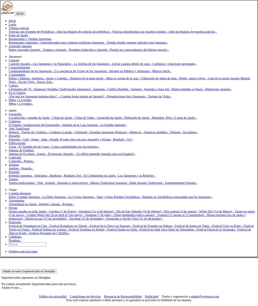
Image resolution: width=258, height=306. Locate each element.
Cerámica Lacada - (62, 132)
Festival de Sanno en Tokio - (193, 226)
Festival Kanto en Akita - (123, 229)
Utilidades (15, 236)
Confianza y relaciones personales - (174, 64)
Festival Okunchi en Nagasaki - (217, 229)
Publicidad (151, 296)
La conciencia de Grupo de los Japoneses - (81, 71)
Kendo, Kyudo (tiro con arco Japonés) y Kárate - (81, 139)
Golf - (27, 139)
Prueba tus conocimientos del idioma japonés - (139, 49)
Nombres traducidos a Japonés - (89, 49)
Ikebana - (15, 132)
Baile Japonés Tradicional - (147, 183)
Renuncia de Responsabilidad (123, 296)
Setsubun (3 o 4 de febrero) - (97, 211)
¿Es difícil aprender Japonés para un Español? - (106, 154)
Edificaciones (17, 143)
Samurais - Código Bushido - (112, 89)
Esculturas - (190, 132)
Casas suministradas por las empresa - (75, 146)
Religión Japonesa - (21, 175)
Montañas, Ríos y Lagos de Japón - (174, 117)
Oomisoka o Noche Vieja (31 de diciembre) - (134, 218)
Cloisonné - (82, 132)
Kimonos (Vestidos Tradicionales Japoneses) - (63, 89)
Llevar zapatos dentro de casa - (132, 64)
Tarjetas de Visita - (160, 96)
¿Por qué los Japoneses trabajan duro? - (34, 96)
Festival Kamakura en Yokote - (70, 226)
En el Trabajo (17, 92)
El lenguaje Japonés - (62, 154)
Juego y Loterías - (58, 78)
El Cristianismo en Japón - (101, 175)
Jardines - (15, 168)
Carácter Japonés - (21, 64)
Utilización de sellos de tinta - (160, 78)
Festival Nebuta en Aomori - (50, 229)
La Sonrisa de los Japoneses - (93, 64)
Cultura (13, 85)
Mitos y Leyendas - (21, 103)
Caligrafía (15, 157)
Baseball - (120, 139)
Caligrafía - (16, 161)
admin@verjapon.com (205, 296)
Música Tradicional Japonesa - (110, 183)
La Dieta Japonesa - (55, 197)
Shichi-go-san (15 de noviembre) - (47, 218)
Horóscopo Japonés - (218, 89)
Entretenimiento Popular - (181, 183)
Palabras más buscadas (23, 251)
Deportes (14, 136)
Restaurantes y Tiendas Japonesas (30, 39)
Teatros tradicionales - (23, 183)
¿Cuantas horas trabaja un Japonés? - (83, 96)
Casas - (14, 146)
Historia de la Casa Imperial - (81, 125)
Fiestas (13, 207)
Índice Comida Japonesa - (25, 197)
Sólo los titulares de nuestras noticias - (193, 31)
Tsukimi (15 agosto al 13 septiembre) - (182, 215)
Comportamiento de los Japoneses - (31, 71)
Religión (14, 172)
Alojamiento (16, 200)
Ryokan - (68, 204)
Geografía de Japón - (110, 117)
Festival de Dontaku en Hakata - (154, 226)
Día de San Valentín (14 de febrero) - (140, 211)
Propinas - (15, 240)
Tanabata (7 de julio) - (99, 215)
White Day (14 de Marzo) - (217, 211)
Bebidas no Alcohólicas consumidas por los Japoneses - (177, 197)
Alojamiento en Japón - (24, 204)
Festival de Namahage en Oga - (29, 226)
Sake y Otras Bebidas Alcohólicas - (119, 197)
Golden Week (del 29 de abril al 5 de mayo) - (56, 215)
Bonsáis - (27, 168)
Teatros (13, 179)
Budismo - (57, 175)
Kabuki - (52, 183)
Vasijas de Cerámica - (35, 132)
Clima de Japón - (63, 117)
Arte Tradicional (19, 128)
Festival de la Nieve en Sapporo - (111, 226)
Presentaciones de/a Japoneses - (127, 96)
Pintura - (29, 161)
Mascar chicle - (162, 71)
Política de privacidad (53, 296)
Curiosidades (17, 74)
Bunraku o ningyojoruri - (74, 183)
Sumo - (36, 139)
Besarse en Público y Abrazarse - (130, 71)
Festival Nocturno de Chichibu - (49, 233)
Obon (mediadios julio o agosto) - (135, 215)
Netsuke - (176, 132)
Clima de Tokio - (86, 117)
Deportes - (16, 139)
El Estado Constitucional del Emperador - (35, 125)
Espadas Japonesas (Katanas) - (110, 132)
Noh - (41, 183)
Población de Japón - (138, 117)
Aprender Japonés (20, 46)
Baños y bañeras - (20, 78)
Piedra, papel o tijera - (193, 78)
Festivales (15, 222)
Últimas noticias (19, 28)
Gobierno (15, 121)
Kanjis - (42, 154)
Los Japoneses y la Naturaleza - (53, 64)
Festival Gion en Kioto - (228, 226)
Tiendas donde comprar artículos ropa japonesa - (137, 42)
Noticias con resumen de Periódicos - (33, 31)
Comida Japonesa (20, 193)
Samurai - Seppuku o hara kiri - (151, 89)
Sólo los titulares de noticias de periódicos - (84, 31)
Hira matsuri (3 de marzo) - (181, 211)
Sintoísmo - (42, 175)
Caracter (14, 60)
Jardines (14, 164)
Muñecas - (137, 132)
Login (12, 24)
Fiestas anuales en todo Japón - (29, 211)
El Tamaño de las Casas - (35, 146)
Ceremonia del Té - (21, 89)
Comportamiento (19, 67)
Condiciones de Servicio (85, 296)
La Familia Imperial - (113, 125)
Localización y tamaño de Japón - (30, 117)
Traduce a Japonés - (56, 49)
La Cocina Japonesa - (82, 197)
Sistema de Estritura (21, 150)
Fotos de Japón (18, 35)
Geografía (15, 114)
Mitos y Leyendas (20, 100)
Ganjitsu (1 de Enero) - (64, 211)
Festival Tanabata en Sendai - (88, 229)
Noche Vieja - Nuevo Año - (36, 82)
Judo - (45, 139)
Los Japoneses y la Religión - (136, 175)
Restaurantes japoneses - (25, 42)
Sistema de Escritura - (23, 154)
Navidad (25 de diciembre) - (87, 218)
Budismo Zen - (74, 175)
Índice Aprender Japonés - (26, 49)
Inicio (12, 21)
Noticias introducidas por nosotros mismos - (140, 31)
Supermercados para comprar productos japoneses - (74, 42)
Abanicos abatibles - (157, 132)
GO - (130, 139)
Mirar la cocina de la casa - (123, 78)
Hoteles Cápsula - (50, 204)
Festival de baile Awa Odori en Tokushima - (168, 229)
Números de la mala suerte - (88, 78)
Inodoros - (39, 78)
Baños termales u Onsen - (188, 89)
